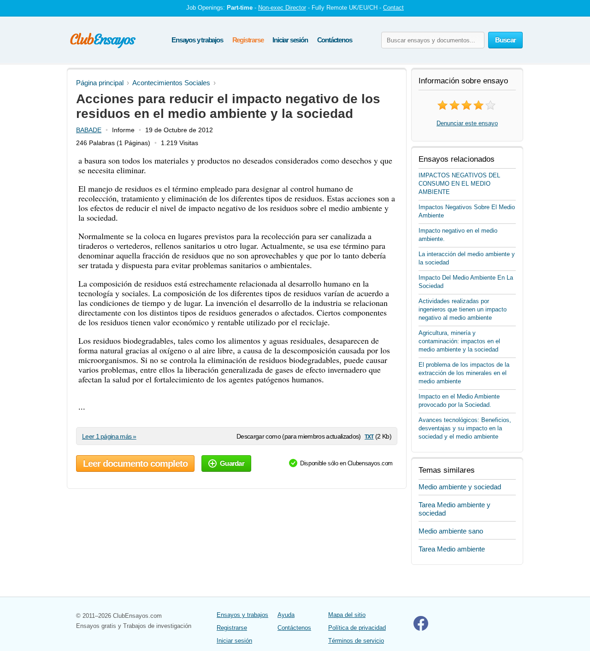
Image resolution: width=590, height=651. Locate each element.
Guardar (232, 463)
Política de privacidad (357, 627)
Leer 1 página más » (109, 436)
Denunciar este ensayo (467, 123)
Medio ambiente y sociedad (460, 487)
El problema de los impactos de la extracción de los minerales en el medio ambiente (464, 373)
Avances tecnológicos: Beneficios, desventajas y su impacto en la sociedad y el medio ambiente (465, 428)
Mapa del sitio (347, 614)
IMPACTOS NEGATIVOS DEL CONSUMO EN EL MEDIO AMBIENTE (459, 183)
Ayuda (286, 614)
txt (369, 436)
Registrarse (248, 40)
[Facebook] (420, 628)
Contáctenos (334, 40)
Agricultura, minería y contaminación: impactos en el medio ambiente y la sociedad (459, 341)
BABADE (88, 130)
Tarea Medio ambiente (452, 549)
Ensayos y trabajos (197, 40)
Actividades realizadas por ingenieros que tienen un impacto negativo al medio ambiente (463, 309)
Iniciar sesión (289, 40)
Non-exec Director (282, 7)
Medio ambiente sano (451, 531)
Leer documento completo (135, 463)
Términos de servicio (356, 640)
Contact (393, 7)
